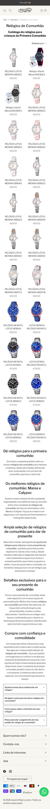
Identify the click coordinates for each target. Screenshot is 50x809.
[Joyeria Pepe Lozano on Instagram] (12, 771)
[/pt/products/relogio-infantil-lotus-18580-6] (13, 420)
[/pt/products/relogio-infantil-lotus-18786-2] (13, 348)
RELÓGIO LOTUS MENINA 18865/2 (36, 109)
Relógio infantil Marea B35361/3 (37, 73)
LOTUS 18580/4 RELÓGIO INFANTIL (37, 436)
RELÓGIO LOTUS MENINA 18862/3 (13, 218)
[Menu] (4, 10)
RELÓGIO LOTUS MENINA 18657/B (36, 291)
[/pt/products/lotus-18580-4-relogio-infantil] (37, 420)
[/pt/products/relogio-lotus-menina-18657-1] (13, 275)
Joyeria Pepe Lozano (21, 800)
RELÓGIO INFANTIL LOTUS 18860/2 (13, 399)
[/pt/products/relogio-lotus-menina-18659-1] (37, 239)
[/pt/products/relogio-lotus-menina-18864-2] (37, 130)
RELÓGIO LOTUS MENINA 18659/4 (36, 218)
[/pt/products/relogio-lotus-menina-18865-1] (13, 130)
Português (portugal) (17, 779)
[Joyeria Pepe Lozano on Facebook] (6, 771)
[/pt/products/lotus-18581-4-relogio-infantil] (37, 311)
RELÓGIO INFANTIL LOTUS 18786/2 (13, 363)
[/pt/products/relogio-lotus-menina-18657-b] (37, 275)
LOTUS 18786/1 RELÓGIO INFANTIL (37, 363)
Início (5, 20)
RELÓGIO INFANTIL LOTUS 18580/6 (13, 436)
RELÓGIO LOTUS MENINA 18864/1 (13, 182)
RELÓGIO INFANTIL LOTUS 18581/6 (13, 327)
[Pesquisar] (10, 10)
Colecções (14, 20)
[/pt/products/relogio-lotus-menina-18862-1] (13, 57)
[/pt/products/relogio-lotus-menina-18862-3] (13, 203)
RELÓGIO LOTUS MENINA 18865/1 (13, 145)
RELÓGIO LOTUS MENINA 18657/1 (13, 291)
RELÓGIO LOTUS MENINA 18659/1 (36, 254)
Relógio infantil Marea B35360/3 (13, 109)
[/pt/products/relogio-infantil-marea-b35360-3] (13, 94)
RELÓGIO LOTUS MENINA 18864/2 (36, 145)
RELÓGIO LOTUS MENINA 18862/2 (36, 182)
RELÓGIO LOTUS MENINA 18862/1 (13, 73)
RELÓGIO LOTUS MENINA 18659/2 (13, 254)
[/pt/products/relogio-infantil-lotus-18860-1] (37, 384)
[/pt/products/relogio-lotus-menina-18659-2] (13, 239)
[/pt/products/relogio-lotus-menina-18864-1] (13, 166)
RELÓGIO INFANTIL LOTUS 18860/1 (37, 399)
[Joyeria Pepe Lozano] (25, 10)
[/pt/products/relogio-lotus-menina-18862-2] (37, 166)
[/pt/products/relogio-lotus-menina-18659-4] (37, 203)
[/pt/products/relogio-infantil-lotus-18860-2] (13, 384)
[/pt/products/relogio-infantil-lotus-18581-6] (13, 311)
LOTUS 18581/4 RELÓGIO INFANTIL (37, 327)
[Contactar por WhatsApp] (44, 792)
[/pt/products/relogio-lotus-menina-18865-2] (37, 94)
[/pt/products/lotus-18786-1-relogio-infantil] (37, 348)
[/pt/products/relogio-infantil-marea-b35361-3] (37, 57)
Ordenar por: (36, 43)
